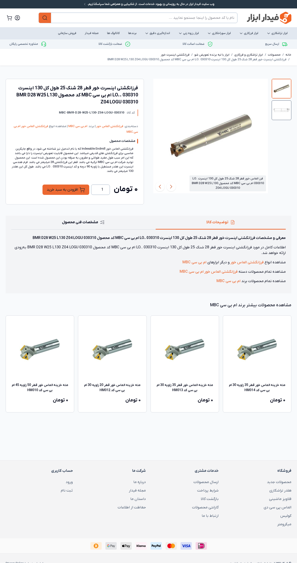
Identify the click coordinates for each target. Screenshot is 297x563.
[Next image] (160, 186)
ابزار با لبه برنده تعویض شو (211, 55)
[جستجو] (45, 18)
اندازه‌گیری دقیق (160, 33)
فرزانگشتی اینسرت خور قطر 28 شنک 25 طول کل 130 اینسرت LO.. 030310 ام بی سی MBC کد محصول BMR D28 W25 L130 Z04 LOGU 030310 (197, 59)
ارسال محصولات (206, 482)
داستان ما (138, 499)
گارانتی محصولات (205, 507)
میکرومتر (284, 524)
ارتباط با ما (210, 516)
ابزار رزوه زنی (191, 33)
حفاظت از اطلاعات (132, 507)
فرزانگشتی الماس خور (109, 126)
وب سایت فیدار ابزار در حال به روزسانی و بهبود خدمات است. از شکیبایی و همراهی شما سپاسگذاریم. (150, 4)
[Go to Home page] (269, 18)
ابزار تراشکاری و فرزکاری (248, 55)
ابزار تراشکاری (279, 33)
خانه (288, 55)
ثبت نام (67, 490)
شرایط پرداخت (208, 490)
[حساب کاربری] (17, 18)
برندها (132, 33)
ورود (69, 482)
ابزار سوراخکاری (221, 33)
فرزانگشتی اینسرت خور (175, 55)
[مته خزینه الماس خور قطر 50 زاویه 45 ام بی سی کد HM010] (40, 349)
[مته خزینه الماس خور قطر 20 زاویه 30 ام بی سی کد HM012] (112, 349)
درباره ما (139, 482)
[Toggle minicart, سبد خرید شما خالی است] (9, 18)
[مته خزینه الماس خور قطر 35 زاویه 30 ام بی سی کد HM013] (184, 349)
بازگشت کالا (210, 499)
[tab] (281, 88)
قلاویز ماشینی (280, 499)
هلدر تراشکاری (280, 490)
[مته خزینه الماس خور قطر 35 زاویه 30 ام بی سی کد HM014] (257, 349)
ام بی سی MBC (77, 126)
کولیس (285, 516)
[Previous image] (171, 186)
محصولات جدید (279, 482)
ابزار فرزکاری (251, 33)
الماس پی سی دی (277, 507)
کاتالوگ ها (113, 33)
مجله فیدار (92, 33)
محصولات (274, 55)
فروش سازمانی (67, 33)
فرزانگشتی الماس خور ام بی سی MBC (209, 271)
